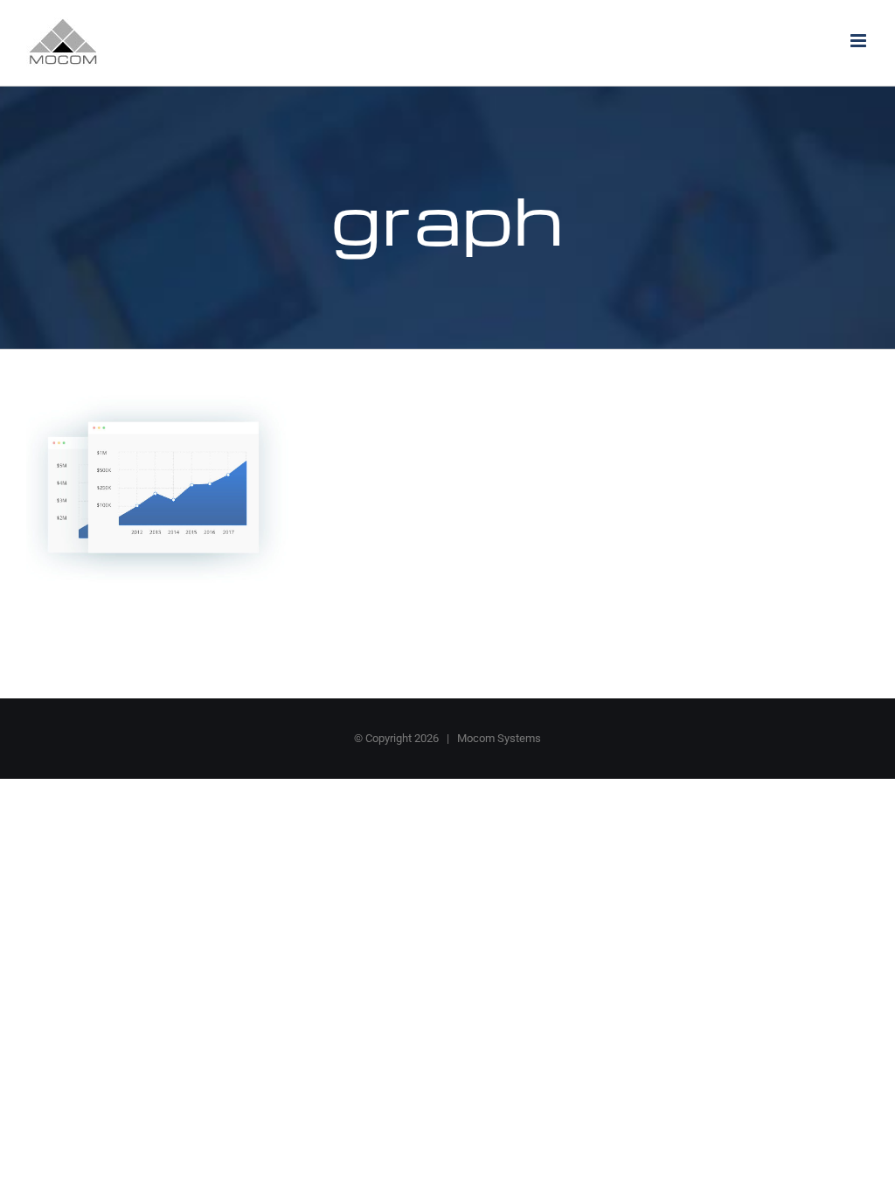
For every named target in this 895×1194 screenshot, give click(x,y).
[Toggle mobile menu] (859, 40)
